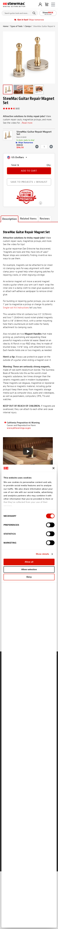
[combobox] (19, 12)
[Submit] (34, 13)
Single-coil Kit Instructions (16, 307)
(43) (17, 108)
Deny (29, 577)
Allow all (29, 562)
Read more (27, 123)
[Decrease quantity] (37, 146)
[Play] (28, 451)
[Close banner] (53, 468)
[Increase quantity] (51, 146)
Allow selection (29, 569)
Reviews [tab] (45, 218)
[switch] (50, 524)
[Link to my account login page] (40, 4)
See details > (40, 202)
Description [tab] (9, 219)
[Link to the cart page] (46, 4)
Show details (42, 554)
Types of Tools (16, 26)
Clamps (28, 26)
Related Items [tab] (28, 218)
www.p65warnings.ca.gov (19, 428)
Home (5, 26)
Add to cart (29, 170)
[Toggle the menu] (53, 4)
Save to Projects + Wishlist (29, 181)
